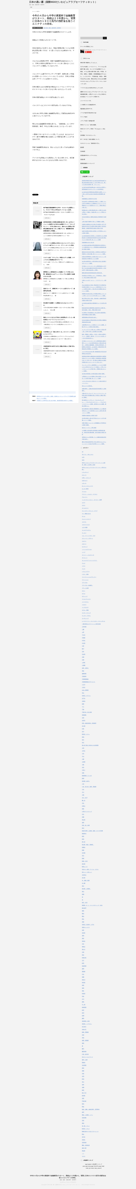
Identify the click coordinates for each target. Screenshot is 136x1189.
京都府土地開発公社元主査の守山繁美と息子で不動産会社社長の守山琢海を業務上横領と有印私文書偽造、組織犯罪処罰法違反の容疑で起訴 (94, 226)
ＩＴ (83, 1153)
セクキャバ (84, 546)
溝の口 (83, 949)
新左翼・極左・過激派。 (88, 844)
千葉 (83, 709)
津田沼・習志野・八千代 (88, 924)
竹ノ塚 (83, 1004)
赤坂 (83, 1073)
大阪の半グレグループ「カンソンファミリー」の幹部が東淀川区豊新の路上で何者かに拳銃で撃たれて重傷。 (94, 395)
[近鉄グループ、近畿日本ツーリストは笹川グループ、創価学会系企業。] (37, 295)
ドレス (83, 568)
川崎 (83, 795)
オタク (83, 505)
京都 (83, 659)
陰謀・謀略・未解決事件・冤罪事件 (53, 27)
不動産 (83, 637)
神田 (83, 985)
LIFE (83, 457)
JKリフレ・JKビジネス (87, 454)
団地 (83, 737)
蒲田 (83, 1043)
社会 (83, 974)
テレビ (83, 563)
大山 (83, 756)
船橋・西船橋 (85, 1032)
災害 (83, 952)
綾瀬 (83, 1015)
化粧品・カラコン (86, 695)
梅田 (83, 910)
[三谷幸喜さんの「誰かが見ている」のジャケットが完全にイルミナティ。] (37, 338)
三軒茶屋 (84, 626)
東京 (83, 886)
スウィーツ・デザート (87, 538)
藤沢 (83, 1048)
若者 (83, 1035)
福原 (83, 988)
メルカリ (84, 604)
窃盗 (83, 996)
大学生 (83, 750)
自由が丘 (84, 1029)
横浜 (83, 913)
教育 (83, 836)
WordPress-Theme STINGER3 (68, 1182)
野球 (83, 1079)
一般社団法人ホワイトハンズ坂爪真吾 (91, 624)
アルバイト (84, 497)
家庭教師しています (87, 775)
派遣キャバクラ (86, 927)
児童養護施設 (85, 679)
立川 (83, 999)
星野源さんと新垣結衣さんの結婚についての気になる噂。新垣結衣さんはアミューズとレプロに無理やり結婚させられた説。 (59, 274)
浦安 (83, 938)
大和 (83, 748)
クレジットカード (86, 519)
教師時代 (84, 833)
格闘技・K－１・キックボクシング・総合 (92, 905)
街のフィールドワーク (87, 1057)
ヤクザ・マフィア (86, 613)
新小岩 (83, 841)
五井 (83, 651)
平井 (83, 803)
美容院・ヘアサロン (87, 1024)
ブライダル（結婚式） (87, 585)
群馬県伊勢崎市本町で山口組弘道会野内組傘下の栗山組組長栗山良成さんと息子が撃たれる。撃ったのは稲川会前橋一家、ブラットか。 (94, 182)
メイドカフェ (85, 601)
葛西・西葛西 (85, 1040)
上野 (83, 632)
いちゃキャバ (85, 472)
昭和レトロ (84, 866)
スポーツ (84, 544)
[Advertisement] (44, 179)
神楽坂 (83, 982)
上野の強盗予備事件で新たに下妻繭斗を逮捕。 (93, 221)
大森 (83, 759)
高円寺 (83, 1137)
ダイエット (84, 557)
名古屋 (83, 726)
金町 (83, 1084)
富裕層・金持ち (86, 781)
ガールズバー (85, 508)
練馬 (83, 1018)
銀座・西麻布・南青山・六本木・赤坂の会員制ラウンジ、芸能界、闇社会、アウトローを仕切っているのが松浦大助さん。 (94, 336)
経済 (83, 1012)
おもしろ (84, 475)
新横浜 (83, 847)
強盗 (83, 808)
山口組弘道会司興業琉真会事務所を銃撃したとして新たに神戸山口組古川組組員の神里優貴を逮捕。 (94, 194)
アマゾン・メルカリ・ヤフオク (89, 494)
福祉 (83, 990)
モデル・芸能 (85, 610)
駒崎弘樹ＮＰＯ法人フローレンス (90, 1131)
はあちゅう (84, 480)
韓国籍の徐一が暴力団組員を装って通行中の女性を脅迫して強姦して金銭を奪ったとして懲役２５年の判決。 (94, 212)
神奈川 (83, 979)
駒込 (83, 1134)
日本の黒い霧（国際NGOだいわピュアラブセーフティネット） (63, 2)
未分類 (83, 877)
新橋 (83, 850)
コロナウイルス (86, 524)
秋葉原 (83, 993)
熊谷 (83, 955)
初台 (83, 693)
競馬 (83, 1001)
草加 (83, 1037)
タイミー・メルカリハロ (88, 555)
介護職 (83, 665)
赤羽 (83, 1076)
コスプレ (84, 522)
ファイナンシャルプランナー (89, 577)
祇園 (83, 977)
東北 (83, 891)
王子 (83, 960)
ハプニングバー (86, 571)
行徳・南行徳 (85, 1054)
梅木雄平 (84, 908)
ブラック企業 (85, 588)
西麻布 (83, 1062)
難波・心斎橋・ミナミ (87, 1115)
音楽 (83, 1120)
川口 (83, 792)
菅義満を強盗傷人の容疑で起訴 (89, 415)
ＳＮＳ (83, 1156)
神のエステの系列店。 (87, 386)
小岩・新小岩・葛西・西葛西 (89, 786)
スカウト (84, 541)
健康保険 (84, 673)
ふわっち (84, 483)
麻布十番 (84, 1148)
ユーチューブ (85, 618)
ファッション (85, 579)
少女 (83, 789)
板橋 (83, 894)
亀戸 (83, 648)
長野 (83, 1098)
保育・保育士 (85, 668)
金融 (44, 27)
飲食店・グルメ (86, 1128)
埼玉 (83, 742)
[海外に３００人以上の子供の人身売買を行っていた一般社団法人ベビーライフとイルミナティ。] (37, 324)
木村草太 (84, 875)
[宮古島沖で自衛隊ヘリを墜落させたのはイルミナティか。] (37, 310)
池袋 (83, 921)
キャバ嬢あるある (86, 513)
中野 (83, 646)
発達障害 (84, 966)
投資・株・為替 (86, 825)
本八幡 (83, 883)
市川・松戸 (84, 797)
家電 (83, 778)
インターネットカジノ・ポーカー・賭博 (92, 499)
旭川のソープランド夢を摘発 (89, 427)
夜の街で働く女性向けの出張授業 (90, 745)
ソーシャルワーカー (87, 549)
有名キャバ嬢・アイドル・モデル (90, 869)
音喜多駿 (84, 1117)
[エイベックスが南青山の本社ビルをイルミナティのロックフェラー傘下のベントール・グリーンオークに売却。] (37, 250)
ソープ (83, 552)
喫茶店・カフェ (86, 734)
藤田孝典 (84, 1051)
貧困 (83, 1070)
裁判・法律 (84, 1059)
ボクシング (84, 596)
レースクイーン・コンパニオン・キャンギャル (93, 621)
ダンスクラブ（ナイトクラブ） (89, 560)
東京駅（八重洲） (86, 888)
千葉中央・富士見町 (87, 712)
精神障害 (84, 1007)
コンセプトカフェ (86, 530)
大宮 (83, 753)
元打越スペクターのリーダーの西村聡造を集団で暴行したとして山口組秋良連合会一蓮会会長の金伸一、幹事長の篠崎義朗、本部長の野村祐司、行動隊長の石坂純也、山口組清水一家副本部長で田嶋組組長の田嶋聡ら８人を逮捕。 (94, 345)
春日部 (83, 864)
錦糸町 (83, 1095)
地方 (83, 739)
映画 (83, 858)
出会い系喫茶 (85, 690)
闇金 (83, 1106)
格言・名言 (84, 902)
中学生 (83, 640)
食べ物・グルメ (86, 1126)
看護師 (83, 971)
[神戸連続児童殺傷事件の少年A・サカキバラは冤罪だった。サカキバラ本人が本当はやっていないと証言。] (37, 214)
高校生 (83, 1139)
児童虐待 (84, 676)
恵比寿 (83, 819)
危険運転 (84, 715)
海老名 (83, 941)
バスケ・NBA (85, 574)
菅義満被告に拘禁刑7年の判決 (89, 198)
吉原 (83, 717)
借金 (83, 670)
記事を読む (47, 218)
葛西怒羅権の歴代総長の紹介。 (89, 317)
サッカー (84, 533)
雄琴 (83, 1112)
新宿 (83, 839)
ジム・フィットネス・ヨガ (88, 535)
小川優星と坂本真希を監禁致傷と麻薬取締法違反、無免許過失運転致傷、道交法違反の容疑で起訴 (94, 432)
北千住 (83, 698)
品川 (83, 731)
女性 (83, 767)
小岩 (83, 784)
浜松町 (83, 932)
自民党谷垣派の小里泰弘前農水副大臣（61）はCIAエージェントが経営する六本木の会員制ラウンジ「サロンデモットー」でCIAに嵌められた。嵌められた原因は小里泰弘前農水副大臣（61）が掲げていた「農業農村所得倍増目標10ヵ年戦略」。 (59, 226)
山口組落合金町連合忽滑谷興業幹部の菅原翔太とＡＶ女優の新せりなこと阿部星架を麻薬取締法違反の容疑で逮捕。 (94, 247)
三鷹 (83, 629)
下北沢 (83, 635)
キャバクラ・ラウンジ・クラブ (89, 510)
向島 (83, 728)
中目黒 (83, 643)
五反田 (83, 654)
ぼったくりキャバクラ (87, 486)
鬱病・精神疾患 (86, 1145)
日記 (83, 855)
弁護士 (83, 806)
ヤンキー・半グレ (86, 615)
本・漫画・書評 (86, 880)
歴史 (83, 919)
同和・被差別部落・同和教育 (89, 723)
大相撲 (83, 761)
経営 (83, 1010)
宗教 (83, 773)
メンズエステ (85, 607)
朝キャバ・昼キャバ (87, 872)
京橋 (83, 657)
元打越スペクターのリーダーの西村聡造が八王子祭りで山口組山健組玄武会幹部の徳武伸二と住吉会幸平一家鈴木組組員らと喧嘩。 (94, 268)
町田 (83, 963)
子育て (83, 770)
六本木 (83, 687)
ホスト (83, 590)
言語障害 (84, 1065)
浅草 (83, 930)
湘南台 (83, 946)
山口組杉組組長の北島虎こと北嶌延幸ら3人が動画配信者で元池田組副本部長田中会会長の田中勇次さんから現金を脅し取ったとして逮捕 (94, 237)
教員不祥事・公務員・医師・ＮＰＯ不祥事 (92, 830)
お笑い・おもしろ (86, 477)
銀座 (83, 1090)
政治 (83, 828)
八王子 (83, 684)
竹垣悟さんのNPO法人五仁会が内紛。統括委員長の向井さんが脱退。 (55, 400)
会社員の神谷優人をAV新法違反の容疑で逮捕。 (93, 373)
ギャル (83, 516)
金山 (83, 1081)
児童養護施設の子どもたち (88, 681)
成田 (83, 822)
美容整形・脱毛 (86, 1021)
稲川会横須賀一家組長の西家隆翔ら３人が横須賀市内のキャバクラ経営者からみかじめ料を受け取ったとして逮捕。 (94, 410)
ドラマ (83, 566)
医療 (83, 704)
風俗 (83, 1123)
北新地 (83, 701)
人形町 (83, 662)
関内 (83, 1104)
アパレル (84, 491)
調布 (83, 1068)
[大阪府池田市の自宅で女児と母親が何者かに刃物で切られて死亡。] (37, 353)
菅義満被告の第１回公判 (88, 242)
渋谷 (83, 944)
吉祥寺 (83, 720)
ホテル (83, 593)
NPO (83, 460)
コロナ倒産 (84, 527)
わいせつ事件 (85, 488)
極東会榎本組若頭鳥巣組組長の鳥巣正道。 (92, 272)
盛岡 (83, 968)
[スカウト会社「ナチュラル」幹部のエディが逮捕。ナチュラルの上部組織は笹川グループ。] (37, 264)
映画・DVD (85, 861)
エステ (83, 502)
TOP (31, 7)
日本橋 (83, 853)
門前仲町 (84, 1101)
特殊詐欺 (84, 957)
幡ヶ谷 (83, 800)
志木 (83, 814)
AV (82, 451)
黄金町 (83, 1150)
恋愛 (83, 817)
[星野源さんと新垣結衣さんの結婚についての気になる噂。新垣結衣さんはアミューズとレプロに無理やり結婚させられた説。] (37, 279)
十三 (83, 706)
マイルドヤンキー (86, 599)
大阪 (83, 764)
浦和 (83, 935)
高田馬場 (84, 1142)
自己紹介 (84, 1026)
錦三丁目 (84, 1092)
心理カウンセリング (87, 811)
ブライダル (84, 582)
